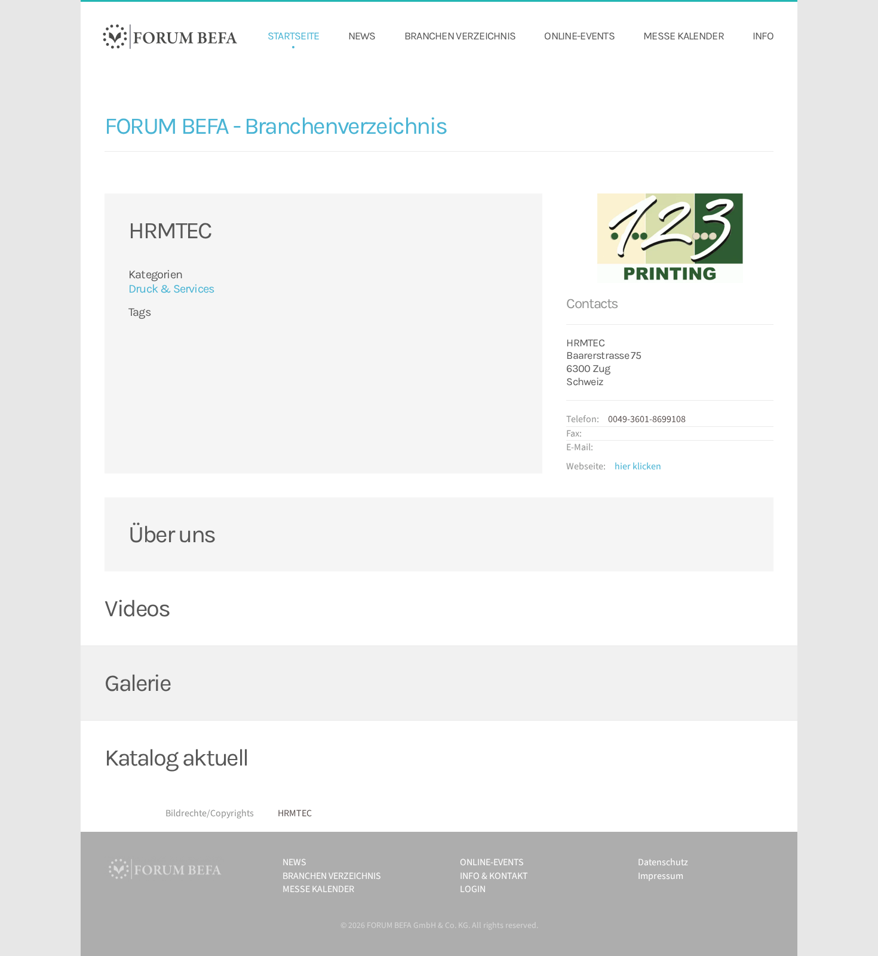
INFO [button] (763, 35)
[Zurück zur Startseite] (170, 36)
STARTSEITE (294, 35)
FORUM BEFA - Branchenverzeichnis (275, 126)
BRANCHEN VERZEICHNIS (460, 35)
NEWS (362, 35)
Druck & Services (171, 289)
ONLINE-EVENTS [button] (579, 35)
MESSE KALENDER (683, 35)
